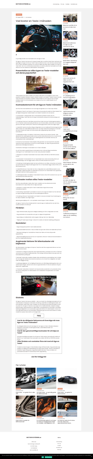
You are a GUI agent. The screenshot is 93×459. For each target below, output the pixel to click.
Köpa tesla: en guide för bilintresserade (22, 421)
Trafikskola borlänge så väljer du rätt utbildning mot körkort (70, 215)
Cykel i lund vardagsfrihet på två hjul (70, 130)
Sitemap (59, 449)
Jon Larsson (28, 17)
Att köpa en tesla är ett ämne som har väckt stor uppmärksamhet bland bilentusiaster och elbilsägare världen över (66, 422)
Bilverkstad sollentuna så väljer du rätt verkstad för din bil (69, 44)
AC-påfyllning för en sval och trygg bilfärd (69, 96)
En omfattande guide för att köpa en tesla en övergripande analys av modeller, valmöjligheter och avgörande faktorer (46, 422)
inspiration (66, 21)
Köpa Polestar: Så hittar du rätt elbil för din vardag (70, 164)
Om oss (62, 4)
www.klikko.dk (35, 450)
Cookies (67, 4)
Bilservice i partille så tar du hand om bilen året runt (70, 27)
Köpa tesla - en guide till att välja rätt (25, 393)
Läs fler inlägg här (38, 357)
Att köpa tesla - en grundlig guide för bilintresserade (46, 393)
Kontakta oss (74, 4)
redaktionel (19, 14)
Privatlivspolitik (48, 457)
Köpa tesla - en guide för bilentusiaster (65, 393)
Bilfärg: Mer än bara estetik (68, 198)
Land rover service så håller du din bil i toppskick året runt (69, 80)
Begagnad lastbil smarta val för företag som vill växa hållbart (69, 146)
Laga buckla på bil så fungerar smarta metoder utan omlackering (69, 113)
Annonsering (56, 4)
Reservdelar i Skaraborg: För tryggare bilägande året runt (70, 62)
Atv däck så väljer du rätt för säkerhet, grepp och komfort (70, 182)
